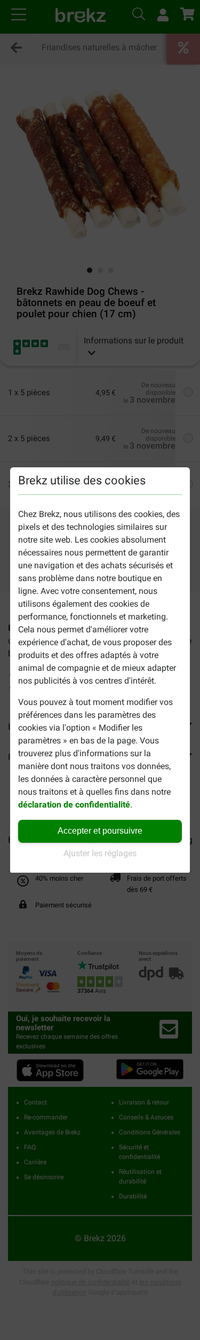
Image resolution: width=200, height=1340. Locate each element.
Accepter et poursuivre (100, 830)
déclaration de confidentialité (74, 805)
